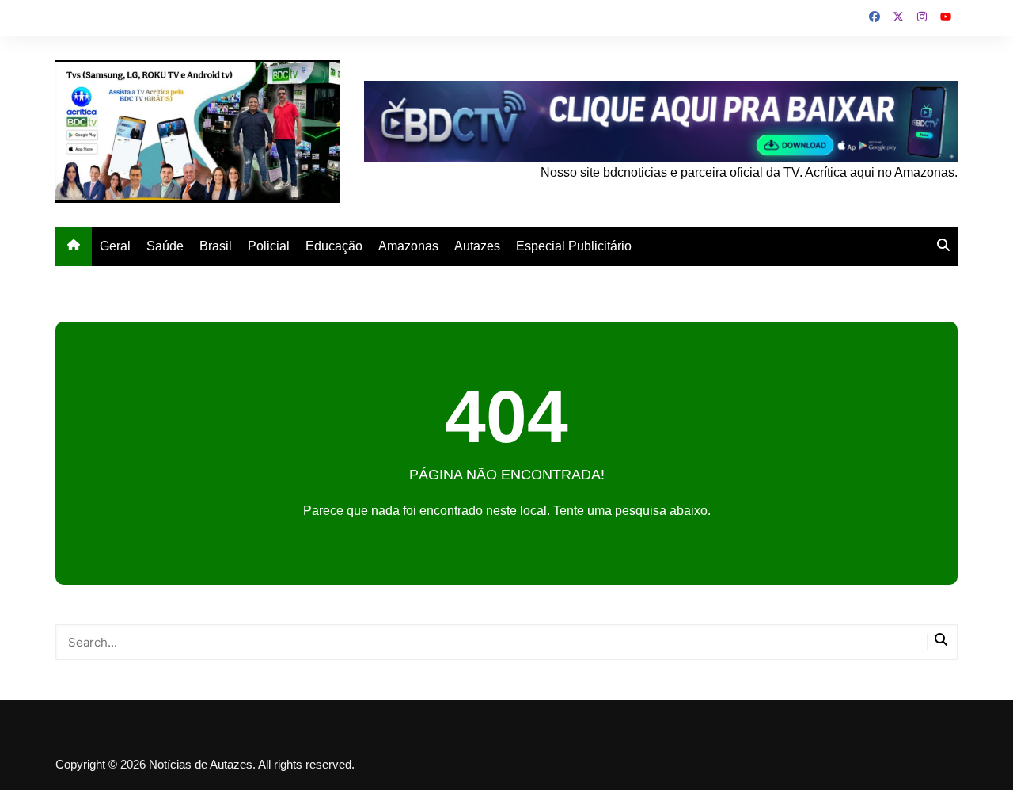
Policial (269, 246)
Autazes (477, 246)
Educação (333, 246)
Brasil (215, 246)
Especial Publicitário (574, 246)
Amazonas (408, 246)
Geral (115, 246)
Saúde (165, 246)
